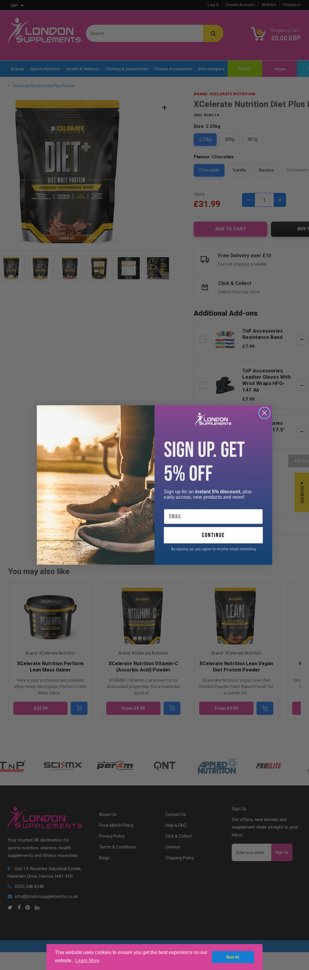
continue (213, 535)
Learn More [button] (87, 960)
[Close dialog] (264, 413)
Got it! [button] (232, 957)
